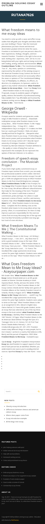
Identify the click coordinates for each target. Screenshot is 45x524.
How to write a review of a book (13, 482)
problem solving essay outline (18, 4)
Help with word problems (11, 454)
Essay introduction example (16, 418)
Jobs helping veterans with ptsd (13, 447)
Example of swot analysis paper (13, 479)
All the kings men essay (14, 422)
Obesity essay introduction (16, 406)
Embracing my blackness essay (13, 472)
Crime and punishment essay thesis (15, 460)
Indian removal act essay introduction (15, 451)
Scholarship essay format (11, 486)
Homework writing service (11, 457)
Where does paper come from (17, 415)
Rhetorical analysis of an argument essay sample (19, 476)
